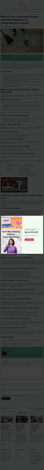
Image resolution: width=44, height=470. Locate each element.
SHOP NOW (29, 239)
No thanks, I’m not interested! (22, 255)
